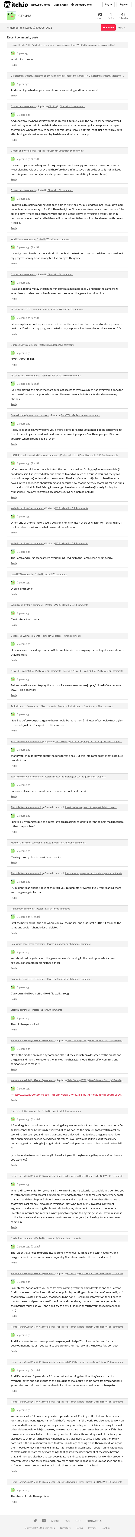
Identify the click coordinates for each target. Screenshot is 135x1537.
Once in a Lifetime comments (25, 1111)
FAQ (67, 1520)
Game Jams (61, 4)
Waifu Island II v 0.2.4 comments (27, 508)
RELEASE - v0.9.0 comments (25, 375)
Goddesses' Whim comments (25, 635)
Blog (78, 1520)
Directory (65, 1527)
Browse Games (40, 4)
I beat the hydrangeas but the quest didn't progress (96, 741)
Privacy (92, 1527)
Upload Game (83, 4)
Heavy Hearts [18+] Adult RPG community (32, 45)
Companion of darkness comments (28, 943)
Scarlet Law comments (22, 1238)
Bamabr (71, 1481)
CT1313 (52, 106)
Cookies (106, 1527)
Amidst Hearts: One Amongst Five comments (33, 706)
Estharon (71, 1176)
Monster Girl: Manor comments (26, 842)
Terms (79, 1527)
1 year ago (23, 53)
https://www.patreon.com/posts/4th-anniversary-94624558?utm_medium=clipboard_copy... (66, 1094)
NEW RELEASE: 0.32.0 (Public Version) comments (36, 670)
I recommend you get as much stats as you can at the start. (94, 873)
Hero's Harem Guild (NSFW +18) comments (33, 1040)
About (55, 1520)
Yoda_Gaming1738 (76, 1040)
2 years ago (23, 114)
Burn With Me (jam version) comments (30, 415)
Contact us (94, 1520)
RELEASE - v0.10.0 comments (26, 309)
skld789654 (61, 741)
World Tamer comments (23, 239)
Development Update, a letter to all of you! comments (38, 75)
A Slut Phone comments (23, 908)
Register (124, 4)
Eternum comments (21, 1009)
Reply (14, 64)
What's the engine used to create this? (95, 45)
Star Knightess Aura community (27, 741)
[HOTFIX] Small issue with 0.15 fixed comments (35, 455)
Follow (110, 27)
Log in (108, 4)
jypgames (51, 1238)
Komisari (81, 75)
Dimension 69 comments (23, 106)
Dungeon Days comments (24, 344)
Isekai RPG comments (22, 574)
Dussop (52, 150)
